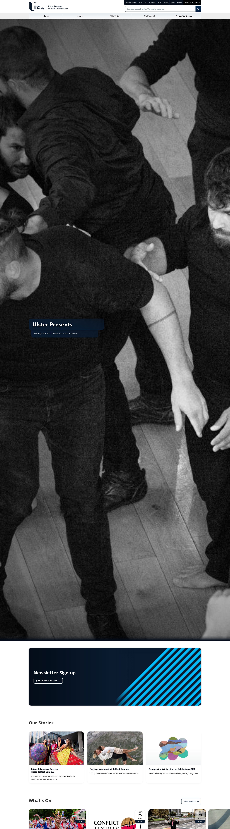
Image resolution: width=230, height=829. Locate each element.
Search (198, 9)
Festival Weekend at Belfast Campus (109, 769)
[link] (56, 757)
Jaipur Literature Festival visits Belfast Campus (44, 770)
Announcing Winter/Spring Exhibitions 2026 (172, 769)
